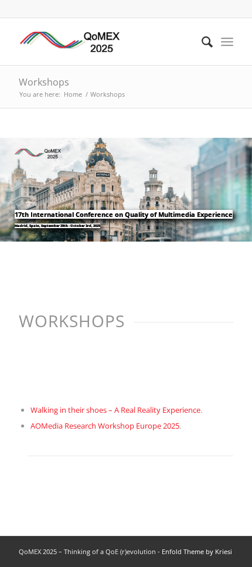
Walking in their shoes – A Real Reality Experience (115, 410)
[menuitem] (201, 41)
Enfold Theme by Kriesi (197, 551)
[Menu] (227, 42)
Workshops (44, 82)
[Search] (201, 41)
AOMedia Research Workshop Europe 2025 (104, 425)
